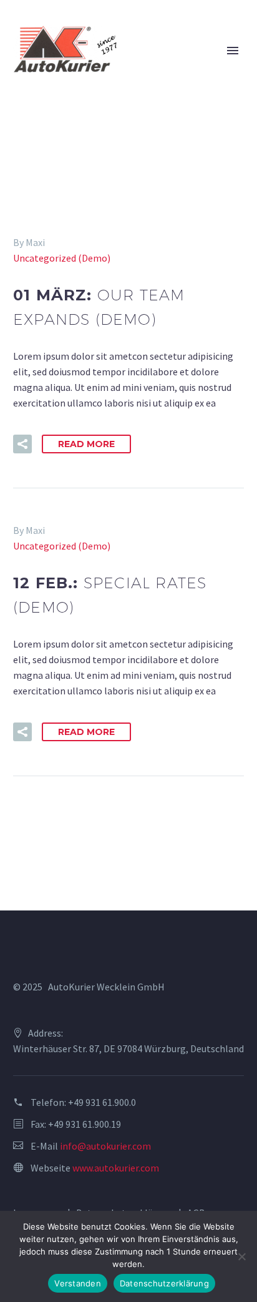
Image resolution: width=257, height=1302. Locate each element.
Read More (86, 444)
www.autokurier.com (115, 1167)
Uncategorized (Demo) (61, 258)
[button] (22, 444)
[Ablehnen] (241, 1256)
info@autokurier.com (105, 1146)
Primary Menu (232, 50)
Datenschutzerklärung (164, 1283)
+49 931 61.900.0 (102, 1102)
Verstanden (77, 1283)
